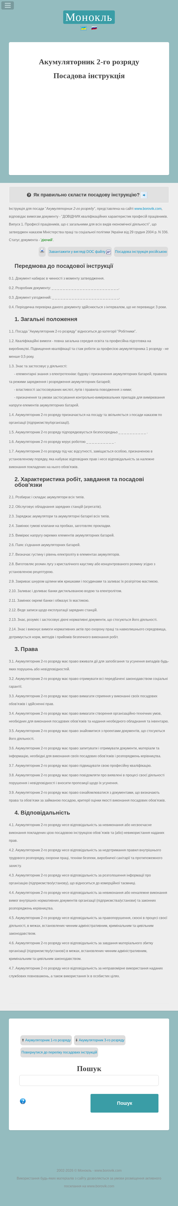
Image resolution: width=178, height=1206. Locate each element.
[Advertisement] (89, 126)
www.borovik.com (148, 208)
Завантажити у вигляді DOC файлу (77, 251)
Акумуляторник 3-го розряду (101, 1040)
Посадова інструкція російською (141, 251)
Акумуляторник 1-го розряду (48, 1040)
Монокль (89, 17)
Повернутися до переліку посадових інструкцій (59, 1052)
